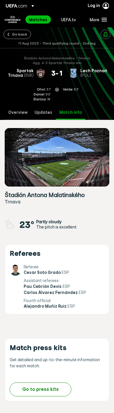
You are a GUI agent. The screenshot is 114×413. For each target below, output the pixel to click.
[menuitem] (40, 19)
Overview (17, 112)
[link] (38, 19)
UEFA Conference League (12, 19)
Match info (70, 112)
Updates (43, 112)
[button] (97, 19)
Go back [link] (19, 34)
